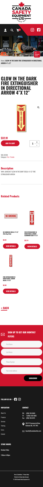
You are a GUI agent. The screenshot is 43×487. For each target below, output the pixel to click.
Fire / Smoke (10, 157)
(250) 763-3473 (30, 418)
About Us (3, 413)
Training (3, 425)
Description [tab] (7, 168)
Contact (3, 434)
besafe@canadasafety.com (33, 431)
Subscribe (33, 378)
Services (3, 421)
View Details (11, 246)
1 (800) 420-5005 (31, 415)
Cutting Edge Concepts (24, 477)
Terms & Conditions (18, 474)
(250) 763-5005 (30, 413)
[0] (17, 30)
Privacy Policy (26, 474)
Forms (2, 430)
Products (3, 417)
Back (5, 308)
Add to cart (10, 143)
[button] (38, 107)
